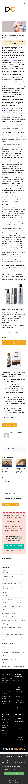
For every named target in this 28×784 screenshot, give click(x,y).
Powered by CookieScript (14, 782)
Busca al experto (19, 723)
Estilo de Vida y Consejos (9, 612)
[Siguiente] (24, 467)
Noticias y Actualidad (8, 633)
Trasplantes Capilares (9, 658)
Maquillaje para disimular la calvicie (12, 619)
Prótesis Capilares (8, 646)
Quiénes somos (6, 722)
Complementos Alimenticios (10, 598)
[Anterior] (3, 467)
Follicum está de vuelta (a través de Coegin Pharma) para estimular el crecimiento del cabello (20, 472)
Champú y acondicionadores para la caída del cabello (12, 590)
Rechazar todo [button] (14, 777)
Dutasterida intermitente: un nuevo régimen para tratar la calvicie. (20, 706)
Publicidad (5, 733)
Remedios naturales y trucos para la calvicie (12, 650)
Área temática (19, 731)
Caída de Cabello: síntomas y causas (12, 586)
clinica (5, 594)
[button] (14, 780)
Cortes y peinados (8, 601)
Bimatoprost (13, 60)
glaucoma (4, 110)
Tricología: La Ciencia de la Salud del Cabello (6, 470)
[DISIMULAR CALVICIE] (6, 433)
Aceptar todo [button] (14, 773)
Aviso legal (5, 725)
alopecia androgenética (8, 155)
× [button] (26, 755)
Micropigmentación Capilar (10, 626)
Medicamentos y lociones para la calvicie (14, 623)
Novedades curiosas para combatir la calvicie (13, 638)
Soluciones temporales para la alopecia (13, 655)
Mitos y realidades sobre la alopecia (12, 630)
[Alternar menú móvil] (25, 3)
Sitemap (17, 734)
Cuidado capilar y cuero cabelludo (12, 605)
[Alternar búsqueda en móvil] (21, 3)
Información (18, 720)
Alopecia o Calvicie (8, 579)
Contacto (4, 736)
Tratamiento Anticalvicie (9, 662)
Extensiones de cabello (9, 616)
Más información (8, 763)
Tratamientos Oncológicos (10, 665)
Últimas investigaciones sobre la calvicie (13, 669)
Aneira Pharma (8, 187)
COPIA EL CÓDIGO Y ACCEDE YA (14, 549)
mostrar (14, 43)
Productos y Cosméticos (9, 642)
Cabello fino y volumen (9, 582)
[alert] (14, 769)
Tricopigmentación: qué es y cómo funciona (20, 684)
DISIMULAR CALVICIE (16, 432)
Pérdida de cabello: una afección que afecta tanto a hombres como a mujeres (20, 694)
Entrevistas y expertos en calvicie (12, 609)
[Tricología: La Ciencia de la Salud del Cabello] (7, 463)
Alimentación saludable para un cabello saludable (13, 574)
